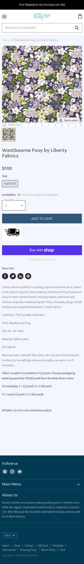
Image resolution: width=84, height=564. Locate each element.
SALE (62, 550)
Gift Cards (43, 545)
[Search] (76, 28)
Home (6, 40)
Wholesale (57, 545)
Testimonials (8, 550)
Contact (29, 545)
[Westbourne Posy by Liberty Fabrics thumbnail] (8, 134)
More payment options (42, 259)
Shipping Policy (28, 550)
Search (5, 545)
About (17, 545)
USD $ (7, 535)
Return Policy (48, 550)
